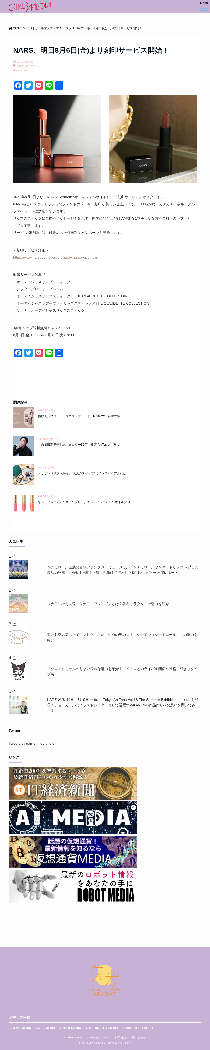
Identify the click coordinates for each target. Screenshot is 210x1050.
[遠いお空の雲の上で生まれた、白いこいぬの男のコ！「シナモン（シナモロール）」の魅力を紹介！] (19, 645)
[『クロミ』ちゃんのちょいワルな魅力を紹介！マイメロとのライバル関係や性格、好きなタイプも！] (19, 679)
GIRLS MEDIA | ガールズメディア (89, 1037)
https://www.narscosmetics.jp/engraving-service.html (55, 257)
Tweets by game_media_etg (32, 743)
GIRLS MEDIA (45, 1028)
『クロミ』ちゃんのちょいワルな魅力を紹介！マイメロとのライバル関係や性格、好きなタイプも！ (122, 671)
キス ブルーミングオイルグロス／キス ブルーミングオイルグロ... (85, 502)
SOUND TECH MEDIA (138, 1028)
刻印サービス (33, 65)
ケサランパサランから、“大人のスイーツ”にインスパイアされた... (83, 473)
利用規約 (120, 1037)
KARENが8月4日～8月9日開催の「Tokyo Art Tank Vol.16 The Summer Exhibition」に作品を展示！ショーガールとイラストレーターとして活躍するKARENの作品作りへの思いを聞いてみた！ (122, 705)
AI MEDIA (92, 1028)
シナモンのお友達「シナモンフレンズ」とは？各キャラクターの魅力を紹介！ (110, 604)
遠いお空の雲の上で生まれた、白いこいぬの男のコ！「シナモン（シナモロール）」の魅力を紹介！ (122, 637)
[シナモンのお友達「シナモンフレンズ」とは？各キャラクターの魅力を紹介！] (19, 611)
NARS (20, 65)
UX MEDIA (110, 1028)
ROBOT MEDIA (70, 1028)
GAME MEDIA (21, 1028)
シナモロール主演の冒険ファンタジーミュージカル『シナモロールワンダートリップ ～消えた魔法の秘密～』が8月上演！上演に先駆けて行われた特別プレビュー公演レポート (123, 570)
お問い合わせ (137, 1037)
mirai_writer (22, 70)
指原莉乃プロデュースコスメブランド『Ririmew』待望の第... (80, 416)
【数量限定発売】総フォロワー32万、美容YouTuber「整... (78, 444)
